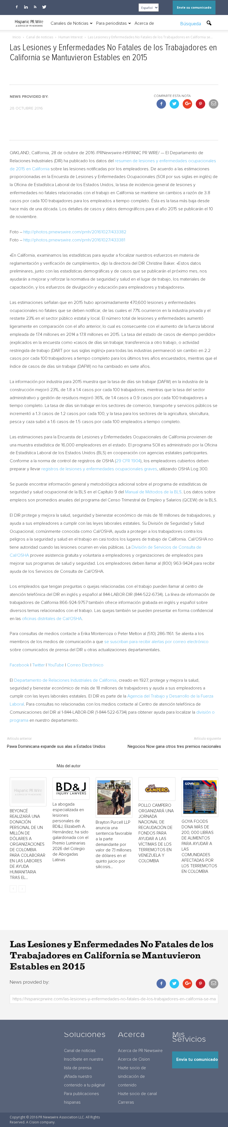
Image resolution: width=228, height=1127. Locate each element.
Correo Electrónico (85, 665)
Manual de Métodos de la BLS (153, 492)
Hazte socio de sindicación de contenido (132, 1076)
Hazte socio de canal (137, 1094)
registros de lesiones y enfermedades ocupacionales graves (99, 469)
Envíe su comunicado (194, 7)
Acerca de (144, 23)
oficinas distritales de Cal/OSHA (52, 618)
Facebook (19, 665)
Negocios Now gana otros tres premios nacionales (174, 746)
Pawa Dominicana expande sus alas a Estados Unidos (56, 746)
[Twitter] (44, 7)
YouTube (56, 665)
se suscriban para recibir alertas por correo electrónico (156, 641)
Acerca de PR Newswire (140, 1051)
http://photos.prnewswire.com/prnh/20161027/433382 (74, 232)
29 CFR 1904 (128, 461)
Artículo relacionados (31, 766)
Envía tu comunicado (197, 1060)
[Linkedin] (26, 7)
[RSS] (35, 7)
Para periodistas (111, 23)
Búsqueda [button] (191, 24)
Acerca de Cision (134, 1059)
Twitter (38, 665)
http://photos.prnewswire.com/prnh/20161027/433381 (74, 240)
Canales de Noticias (69, 23)
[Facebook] (17, 7)
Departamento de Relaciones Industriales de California (65, 680)
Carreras (126, 1102)
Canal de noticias (80, 1051)
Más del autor (69, 766)
